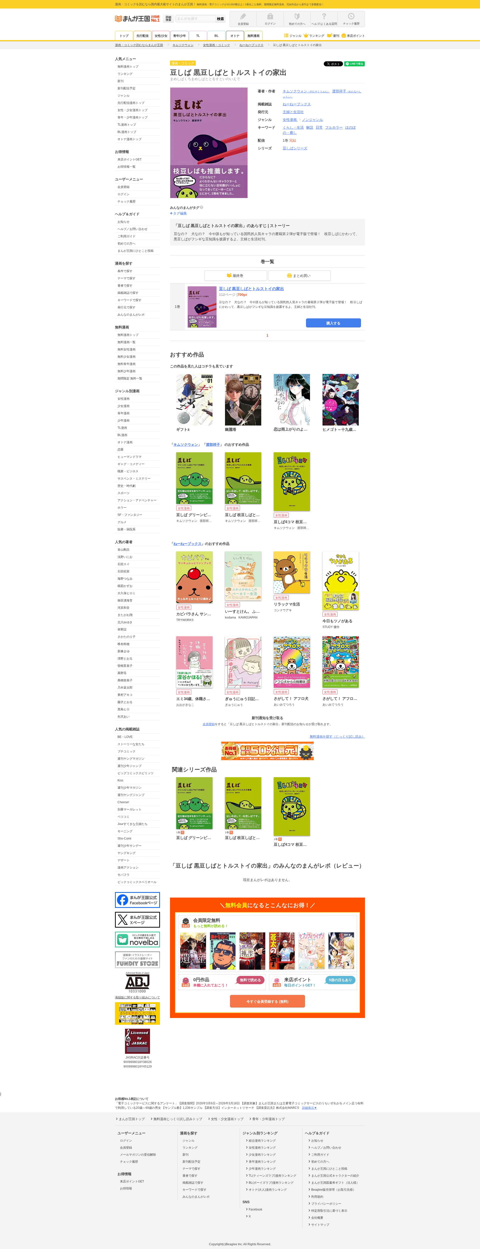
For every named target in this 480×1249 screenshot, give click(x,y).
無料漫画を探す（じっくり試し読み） (337, 736)
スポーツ (124, 493)
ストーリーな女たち (131, 744)
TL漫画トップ (127, 124)
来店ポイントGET (130, 159)
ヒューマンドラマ (130, 457)
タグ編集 (180, 213)
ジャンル (296, 36)
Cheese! (123, 802)
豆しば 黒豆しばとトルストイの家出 (251, 289)
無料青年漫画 (127, 364)
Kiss (120, 780)
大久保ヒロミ (127, 593)
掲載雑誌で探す (128, 293)
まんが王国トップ (132, 1119)
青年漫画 (124, 413)
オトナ (235, 36)
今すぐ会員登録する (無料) (267, 1001)
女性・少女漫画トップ (133, 110)
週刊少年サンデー (130, 846)
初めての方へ (127, 243)
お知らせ (124, 222)
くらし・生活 (293, 127)
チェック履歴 (127, 201)
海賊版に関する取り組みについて (137, 997)
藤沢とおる (125, 702)
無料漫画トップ (128, 66)
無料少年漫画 (127, 371)
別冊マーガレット (130, 809)
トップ (124, 36)
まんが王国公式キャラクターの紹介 (335, 1175)
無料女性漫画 (127, 349)
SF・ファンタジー (130, 515)
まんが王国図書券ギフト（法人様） (335, 1182)
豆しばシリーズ (295, 148)
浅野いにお (125, 557)
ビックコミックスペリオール (137, 882)
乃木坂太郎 (125, 687)
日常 (319, 127)
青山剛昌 (124, 549)
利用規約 (317, 1196)
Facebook (255, 1209)
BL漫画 (122, 435)
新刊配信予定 (127, 88)
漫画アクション (128, 867)
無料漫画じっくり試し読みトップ (178, 1119)
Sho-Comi (124, 838)
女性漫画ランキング (262, 1147)
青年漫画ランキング (262, 1161)
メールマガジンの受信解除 (138, 1154)
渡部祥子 (213, 445)
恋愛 (121, 449)
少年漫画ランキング (262, 1168)
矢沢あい (124, 716)
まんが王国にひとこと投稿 (136, 251)
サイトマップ (320, 1224)
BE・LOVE (125, 737)
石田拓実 (124, 571)
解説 (309, 127)
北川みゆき (125, 622)
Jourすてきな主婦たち (133, 824)
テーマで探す (127, 278)
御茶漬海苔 (125, 600)
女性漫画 (124, 398)
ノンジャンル (312, 120)
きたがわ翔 (125, 615)
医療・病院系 (127, 529)
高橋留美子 (125, 680)
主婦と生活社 (293, 112)
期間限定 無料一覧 (130, 378)
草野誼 (122, 629)
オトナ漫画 (125, 442)
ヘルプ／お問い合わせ (133, 229)
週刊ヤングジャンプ (131, 795)
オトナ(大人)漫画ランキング (268, 1189)
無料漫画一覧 (127, 342)
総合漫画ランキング (262, 1140)
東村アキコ (125, 695)
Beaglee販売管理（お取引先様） (333, 1189)
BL (216, 36)
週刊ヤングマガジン (131, 758)
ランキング (316, 36)
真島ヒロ (124, 709)
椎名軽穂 (124, 644)
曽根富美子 (125, 666)
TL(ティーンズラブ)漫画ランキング (272, 1175)
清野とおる (125, 658)
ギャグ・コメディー (131, 464)
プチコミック (127, 751)
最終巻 (238, 276)
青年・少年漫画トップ (133, 117)
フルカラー (334, 127)
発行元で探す (127, 307)
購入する (333, 323)
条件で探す (125, 271)
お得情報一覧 (127, 166)
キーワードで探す (130, 300)
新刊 (336, 36)
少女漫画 (124, 406)
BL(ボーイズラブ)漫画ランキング (271, 1182)
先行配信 (142, 36)
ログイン (124, 194)
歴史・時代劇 (127, 486)
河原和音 (124, 607)
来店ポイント (356, 36)
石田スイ (124, 564)
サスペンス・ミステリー (134, 478)
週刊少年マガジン (130, 787)
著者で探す (125, 285)
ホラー (122, 507)
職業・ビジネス (128, 471)
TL (198, 36)
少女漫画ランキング (262, 1154)
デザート (124, 860)
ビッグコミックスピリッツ (136, 773)
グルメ (122, 522)
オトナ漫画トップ (130, 139)
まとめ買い (301, 276)
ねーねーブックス (188, 544)
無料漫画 (254, 36)
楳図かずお (125, 586)
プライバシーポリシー (326, 1203)
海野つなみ (125, 578)
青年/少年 (179, 36)
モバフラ (124, 875)
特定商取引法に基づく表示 (329, 1210)
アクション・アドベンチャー (137, 500)
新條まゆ (124, 651)
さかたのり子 (127, 637)
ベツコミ (124, 816)
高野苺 (122, 673)
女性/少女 (161, 36)
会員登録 (124, 187)
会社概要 (317, 1217)
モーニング (125, 831)
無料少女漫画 (127, 356)
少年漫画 (124, 420)
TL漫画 (122, 428)
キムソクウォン (306, 91)
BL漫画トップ (127, 132)
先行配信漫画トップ (131, 103)
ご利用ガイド (127, 236)
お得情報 (126, 1188)
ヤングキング (127, 853)
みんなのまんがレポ (131, 314)
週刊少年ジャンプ (130, 766)
